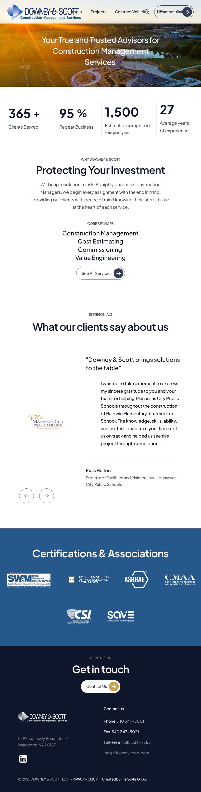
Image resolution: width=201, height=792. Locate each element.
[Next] (46, 495)
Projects (98, 11)
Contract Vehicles (131, 11)
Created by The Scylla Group (124, 779)
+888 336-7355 (136, 742)
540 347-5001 (130, 721)
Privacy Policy (84, 779)
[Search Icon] (147, 12)
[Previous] (26, 495)
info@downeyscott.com (126, 752)
